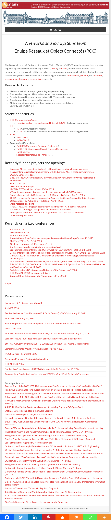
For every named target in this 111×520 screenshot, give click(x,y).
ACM (12, 134)
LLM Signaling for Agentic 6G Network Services (28, 442)
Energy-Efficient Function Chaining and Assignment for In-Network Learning (42, 464)
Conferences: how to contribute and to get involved (35, 246)
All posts (9, 283)
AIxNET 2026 (17, 229)
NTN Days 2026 (13, 328)
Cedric (54, 68)
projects (84, 75)
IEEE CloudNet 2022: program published (30, 273)
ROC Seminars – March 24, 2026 (21, 353)
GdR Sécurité (22, 151)
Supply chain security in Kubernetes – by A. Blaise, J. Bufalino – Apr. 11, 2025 (47, 195)
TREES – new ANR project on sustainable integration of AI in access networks (48, 206)
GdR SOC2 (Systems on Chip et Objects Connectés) (41, 148)
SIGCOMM (22, 137)
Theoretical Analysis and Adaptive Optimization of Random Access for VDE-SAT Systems (49, 431)
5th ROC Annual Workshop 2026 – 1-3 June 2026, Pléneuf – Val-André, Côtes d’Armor (47, 343)
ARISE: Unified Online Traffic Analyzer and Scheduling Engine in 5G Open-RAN (44, 407)
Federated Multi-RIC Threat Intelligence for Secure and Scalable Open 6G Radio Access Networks (53, 478)
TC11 (19, 131)
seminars (9, 79)
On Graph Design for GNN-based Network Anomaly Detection (36, 502)
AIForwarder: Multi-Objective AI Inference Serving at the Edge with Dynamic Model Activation (52, 397)
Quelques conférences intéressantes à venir (31, 244)
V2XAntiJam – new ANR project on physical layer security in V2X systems (46, 192)
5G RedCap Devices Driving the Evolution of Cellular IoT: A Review (38, 460)
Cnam (64, 68)
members (97, 75)
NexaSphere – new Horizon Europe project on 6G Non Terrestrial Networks (47, 212)
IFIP (12, 125)
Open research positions (22, 203)
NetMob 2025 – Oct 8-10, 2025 (26, 241)
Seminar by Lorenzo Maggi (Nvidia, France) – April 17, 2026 (34, 348)
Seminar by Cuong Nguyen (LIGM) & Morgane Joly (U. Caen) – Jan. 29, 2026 (42, 369)
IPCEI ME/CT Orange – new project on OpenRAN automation (40, 209)
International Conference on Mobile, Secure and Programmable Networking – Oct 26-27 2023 (56, 261)
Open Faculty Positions (21, 215)
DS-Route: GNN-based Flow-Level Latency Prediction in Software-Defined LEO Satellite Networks (54, 453)
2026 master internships (22, 186)
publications (73, 75)
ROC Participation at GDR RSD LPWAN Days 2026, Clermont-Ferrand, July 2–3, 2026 (47, 333)
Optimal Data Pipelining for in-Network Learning (29, 410)
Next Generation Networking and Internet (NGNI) (41, 122)
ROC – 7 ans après (19, 183)
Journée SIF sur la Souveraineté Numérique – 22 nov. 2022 (38, 275)
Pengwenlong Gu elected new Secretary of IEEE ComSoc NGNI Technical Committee (52, 171)
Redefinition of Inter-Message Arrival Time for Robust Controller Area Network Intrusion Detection (54, 393)
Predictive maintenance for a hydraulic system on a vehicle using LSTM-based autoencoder (49, 389)
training (18, 79)
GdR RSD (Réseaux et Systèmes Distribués (37, 146)
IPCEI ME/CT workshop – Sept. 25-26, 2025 (32, 189)
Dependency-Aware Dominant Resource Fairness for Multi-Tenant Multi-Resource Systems (50, 418)
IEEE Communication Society (24, 120)
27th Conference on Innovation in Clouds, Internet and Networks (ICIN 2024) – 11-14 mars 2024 (57, 252)
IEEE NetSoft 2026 (19, 232)
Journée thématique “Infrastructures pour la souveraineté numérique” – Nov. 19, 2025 (51, 238)
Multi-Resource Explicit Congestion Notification (29, 414)
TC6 (18, 128)
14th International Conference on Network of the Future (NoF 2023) (43, 270)
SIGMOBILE (22, 140)
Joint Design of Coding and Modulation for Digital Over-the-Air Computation (43, 491)
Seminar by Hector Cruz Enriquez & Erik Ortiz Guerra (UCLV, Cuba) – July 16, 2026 (45, 313)
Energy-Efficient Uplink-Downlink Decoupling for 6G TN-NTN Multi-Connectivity (46, 435)
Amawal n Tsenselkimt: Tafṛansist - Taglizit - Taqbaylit (32, 488)
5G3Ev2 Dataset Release (22, 174)
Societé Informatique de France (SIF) (34, 154)
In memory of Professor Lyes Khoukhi (23, 303)
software (39, 79)
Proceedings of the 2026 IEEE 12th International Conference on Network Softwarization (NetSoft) (53, 386)
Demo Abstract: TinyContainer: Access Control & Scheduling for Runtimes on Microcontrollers (52, 457)
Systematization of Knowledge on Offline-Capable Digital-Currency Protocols (43, 468)
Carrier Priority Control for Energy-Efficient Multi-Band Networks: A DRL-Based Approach (50, 439)
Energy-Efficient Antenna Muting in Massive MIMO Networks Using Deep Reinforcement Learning (54, 428)
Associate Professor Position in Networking (26, 358)
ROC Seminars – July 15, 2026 (19, 318)
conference (28, 79)
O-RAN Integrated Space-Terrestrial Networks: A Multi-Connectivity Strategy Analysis (48, 449)
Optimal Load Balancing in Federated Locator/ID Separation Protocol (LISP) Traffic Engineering (52, 446)
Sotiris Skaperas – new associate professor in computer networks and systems (43, 323)
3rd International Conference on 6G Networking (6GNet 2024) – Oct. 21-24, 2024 (50, 249)
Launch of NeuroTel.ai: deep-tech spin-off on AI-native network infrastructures (49, 168)
